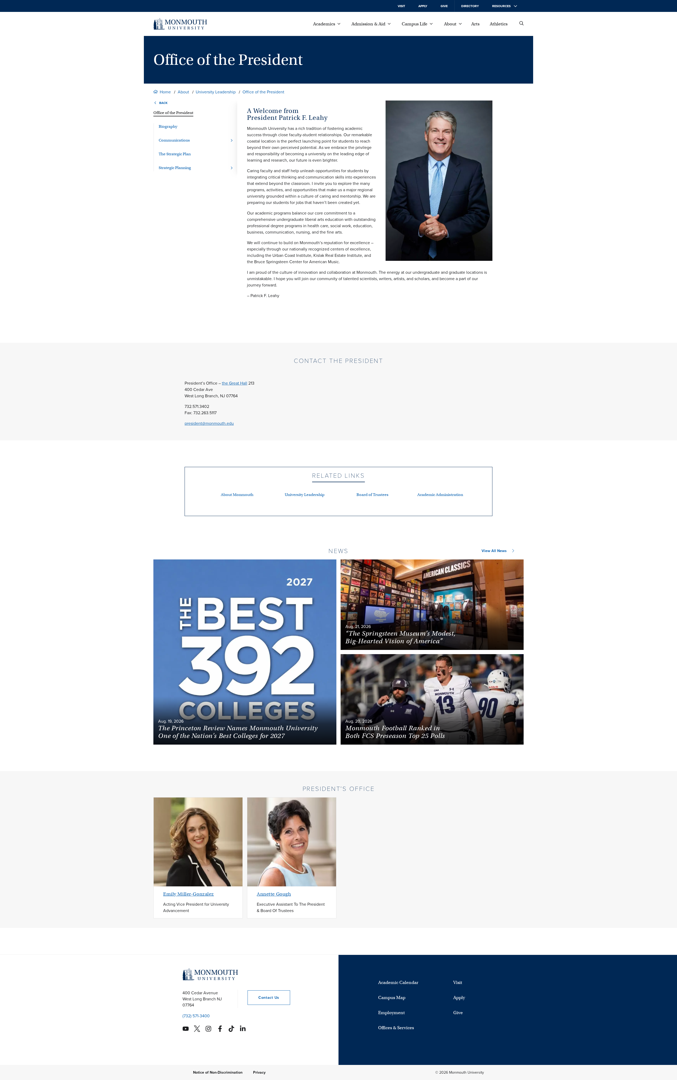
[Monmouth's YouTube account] (185, 1029)
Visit (401, 6)
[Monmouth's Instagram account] (208, 1029)
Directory (470, 6)
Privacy (259, 1072)
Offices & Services (396, 1028)
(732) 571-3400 (196, 1016)
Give (444, 6)
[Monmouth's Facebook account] (220, 1029)
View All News (494, 551)
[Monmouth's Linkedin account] (243, 1029)
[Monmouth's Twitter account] (197, 1029)
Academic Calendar (398, 982)
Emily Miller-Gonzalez (188, 894)
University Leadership (216, 92)
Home (165, 92)
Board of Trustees (372, 494)
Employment (391, 1012)
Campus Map (391, 997)
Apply (422, 6)
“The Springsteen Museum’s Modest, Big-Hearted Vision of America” (400, 637)
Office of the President (263, 92)
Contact (263, 997)
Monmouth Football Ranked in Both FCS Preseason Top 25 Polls (395, 732)
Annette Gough (274, 894)
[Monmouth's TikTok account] (231, 1029)
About (183, 92)
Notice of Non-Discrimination (218, 1072)
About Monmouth (237, 494)
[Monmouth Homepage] (180, 24)
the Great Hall (234, 383)
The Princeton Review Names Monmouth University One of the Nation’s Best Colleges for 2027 (238, 732)
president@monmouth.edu (209, 423)
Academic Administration (440, 494)
